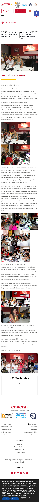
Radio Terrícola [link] (19, 447)
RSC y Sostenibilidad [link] (30, 432)
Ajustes (23, 499)
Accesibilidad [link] (19, 462)
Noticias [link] (19, 444)
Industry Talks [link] (19, 450)
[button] (2, 16)
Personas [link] (34, 427)
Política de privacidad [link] (20, 460)
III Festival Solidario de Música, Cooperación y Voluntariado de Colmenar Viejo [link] (27, 35)
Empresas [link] (33, 429)
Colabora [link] (34, 435)
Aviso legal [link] (8, 460)
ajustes (16, 495)
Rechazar (14, 499)
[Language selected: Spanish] (33, 11)
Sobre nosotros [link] (6, 427)
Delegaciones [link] (6, 432)
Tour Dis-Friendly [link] (19, 452)
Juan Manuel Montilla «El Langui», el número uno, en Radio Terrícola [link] (9, 34)
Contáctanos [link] (6, 435)
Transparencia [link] (6, 429)
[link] (36, 13)
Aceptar (6, 499)
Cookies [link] (30, 460)
